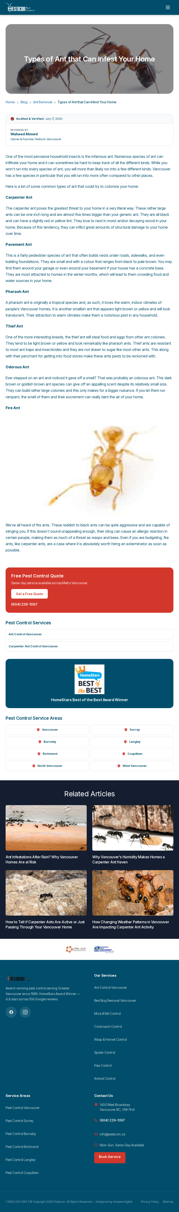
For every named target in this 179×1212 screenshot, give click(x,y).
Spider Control (104, 1052)
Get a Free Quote (29, 594)
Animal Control (104, 1078)
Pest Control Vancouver (23, 1108)
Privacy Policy (150, 1201)
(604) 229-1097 (24, 604)
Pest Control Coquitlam (22, 1173)
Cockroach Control (108, 1026)
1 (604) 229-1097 (16, 1201)
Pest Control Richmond (22, 1147)
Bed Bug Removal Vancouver (115, 1000)
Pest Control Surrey (19, 1121)
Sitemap (168, 1201)
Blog (24, 102)
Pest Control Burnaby (21, 1134)
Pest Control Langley (20, 1160)
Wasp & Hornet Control (110, 1039)
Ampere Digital (122, 1201)
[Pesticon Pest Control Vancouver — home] (20, 7)
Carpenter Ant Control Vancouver (33, 646)
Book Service (110, 1157)
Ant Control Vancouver (25, 634)
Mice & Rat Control (107, 1013)
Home (10, 102)
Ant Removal (42, 102)
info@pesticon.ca (112, 1134)
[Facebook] (11, 1012)
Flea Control (103, 1065)
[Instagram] (25, 1012)
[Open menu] (167, 7)
